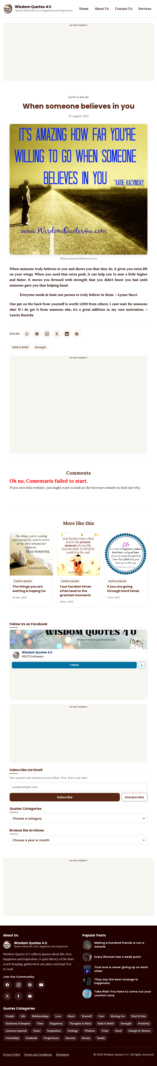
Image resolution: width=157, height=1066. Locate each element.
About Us (102, 9)
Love (58, 1016)
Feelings (73, 1030)
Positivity (144, 1023)
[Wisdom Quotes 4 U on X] (7, 996)
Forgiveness (51, 1038)
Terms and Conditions (38, 1054)
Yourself (87, 1016)
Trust (105, 1030)
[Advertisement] (78, 54)
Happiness (56, 1023)
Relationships (40, 1016)
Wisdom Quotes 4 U (37, 652)
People (10, 1016)
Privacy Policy (11, 1054)
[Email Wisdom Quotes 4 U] (30, 996)
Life (23, 1016)
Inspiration (54, 1030)
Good (118, 1030)
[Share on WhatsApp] (27, 334)
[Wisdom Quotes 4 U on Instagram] (47, 334)
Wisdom (90, 1030)
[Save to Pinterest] (77, 334)
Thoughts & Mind (80, 1023)
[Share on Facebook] (37, 334)
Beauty (86, 1038)
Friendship (12, 1038)
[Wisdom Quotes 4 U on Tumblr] (18, 996)
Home (83, 9)
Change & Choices (139, 1030)
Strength (40, 347)
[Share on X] (57, 334)
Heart (71, 1016)
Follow (74, 665)
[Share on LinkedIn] (67, 334)
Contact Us (123, 9)
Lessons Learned (16, 1030)
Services (144, 9)
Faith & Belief (78, 97)
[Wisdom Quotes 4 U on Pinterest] (30, 985)
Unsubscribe (134, 797)
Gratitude (31, 1038)
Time (40, 1023)
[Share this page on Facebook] (141, 665)
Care (101, 1016)
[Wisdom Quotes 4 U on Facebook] (7, 985)
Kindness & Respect (18, 1023)
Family (101, 1038)
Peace (36, 1030)
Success (70, 1038)
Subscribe (65, 797)
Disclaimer (62, 1054)
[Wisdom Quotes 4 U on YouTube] (41, 985)
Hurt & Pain (138, 1016)
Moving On (118, 1016)
